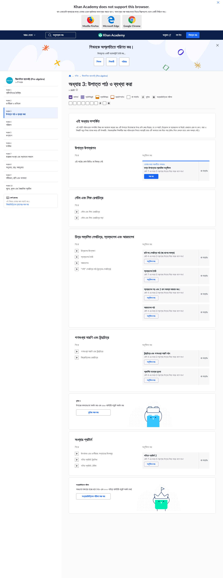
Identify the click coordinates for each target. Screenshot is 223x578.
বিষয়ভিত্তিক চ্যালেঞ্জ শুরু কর (17, 204)
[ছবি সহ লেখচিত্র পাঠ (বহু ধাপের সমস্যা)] (75, 103)
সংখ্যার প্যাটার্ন (83, 440)
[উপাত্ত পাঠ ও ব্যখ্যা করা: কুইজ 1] (100, 103)
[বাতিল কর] (218, 2)
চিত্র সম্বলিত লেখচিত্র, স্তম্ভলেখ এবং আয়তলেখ (104, 237)
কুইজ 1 (78, 401)
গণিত (76, 76)
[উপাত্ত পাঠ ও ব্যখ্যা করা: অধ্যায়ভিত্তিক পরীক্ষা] (109, 103)
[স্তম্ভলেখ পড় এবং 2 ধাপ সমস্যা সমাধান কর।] (83, 103)
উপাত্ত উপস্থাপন (85, 148)
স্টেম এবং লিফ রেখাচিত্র (89, 198)
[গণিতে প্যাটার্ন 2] (104, 103)
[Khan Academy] (111, 35)
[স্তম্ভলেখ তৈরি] (79, 103)
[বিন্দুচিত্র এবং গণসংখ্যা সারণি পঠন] (92, 103)
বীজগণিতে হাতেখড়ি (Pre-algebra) (95, 76)
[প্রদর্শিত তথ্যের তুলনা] (96, 103)
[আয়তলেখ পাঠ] (87, 103)
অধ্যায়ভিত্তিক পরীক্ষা (82, 485)
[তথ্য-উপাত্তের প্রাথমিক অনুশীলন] (70, 103)
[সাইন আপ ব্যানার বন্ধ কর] (218, 45)
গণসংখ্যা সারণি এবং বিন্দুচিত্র (92, 338)
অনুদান (165, 35)
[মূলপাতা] (70, 76)
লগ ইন (178, 35)
